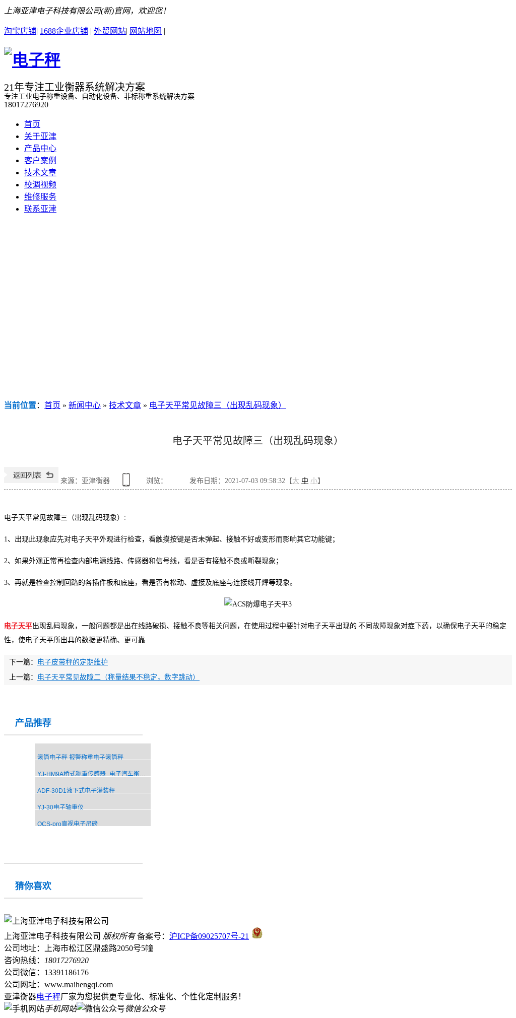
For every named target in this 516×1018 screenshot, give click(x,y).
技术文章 (40, 172)
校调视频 (40, 184)
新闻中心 (85, 405)
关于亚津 (40, 136)
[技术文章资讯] (258, 310)
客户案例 (40, 160)
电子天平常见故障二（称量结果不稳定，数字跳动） (118, 677)
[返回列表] (31, 481)
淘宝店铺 (20, 31)
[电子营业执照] (257, 936)
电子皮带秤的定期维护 (72, 662)
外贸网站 (110, 31)
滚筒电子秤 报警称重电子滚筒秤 (80, 757)
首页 (32, 124)
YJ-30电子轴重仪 (60, 807)
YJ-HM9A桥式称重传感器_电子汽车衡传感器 (97, 774)
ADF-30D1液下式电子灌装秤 (76, 790)
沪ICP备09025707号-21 (209, 936)
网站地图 (146, 31)
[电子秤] (32, 60)
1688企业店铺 (64, 31)
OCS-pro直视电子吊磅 (67, 824)
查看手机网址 (128, 483)
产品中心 (40, 148)
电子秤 (48, 996)
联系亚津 (40, 209)
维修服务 (40, 196)
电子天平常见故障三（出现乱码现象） (217, 405)
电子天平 (18, 626)
